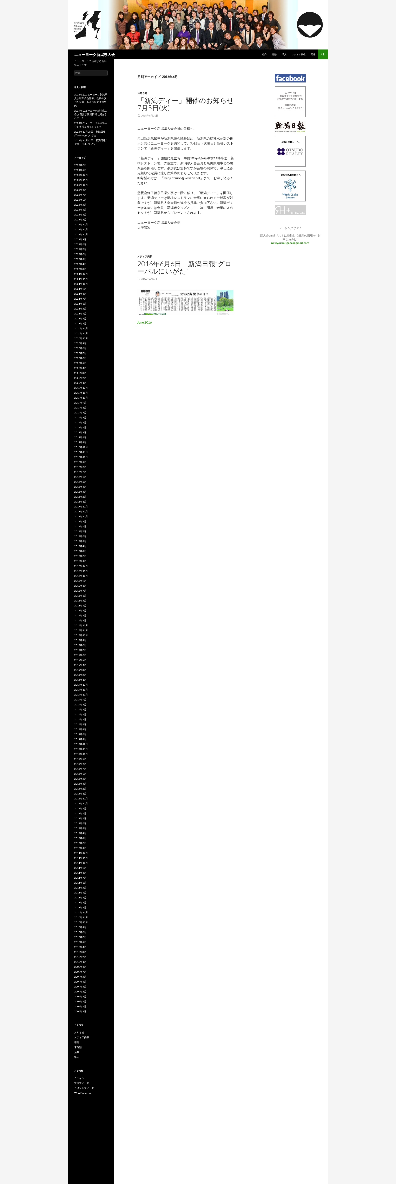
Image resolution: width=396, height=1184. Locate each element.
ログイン (79, 1078)
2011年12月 (81, 852)
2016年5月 (80, 600)
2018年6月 (80, 476)
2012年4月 (80, 833)
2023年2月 (80, 219)
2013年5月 (80, 778)
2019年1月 (80, 442)
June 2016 (144, 322)
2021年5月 (80, 308)
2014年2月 (80, 734)
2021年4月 (80, 313)
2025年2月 (80, 165)
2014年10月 (81, 694)
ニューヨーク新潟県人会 (94, 54)
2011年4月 (80, 892)
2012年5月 (80, 828)
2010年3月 (80, 951)
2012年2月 (80, 843)
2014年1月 (80, 739)
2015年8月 (80, 645)
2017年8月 (80, 526)
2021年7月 (80, 298)
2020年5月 (80, 363)
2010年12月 (81, 912)
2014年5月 (80, 719)
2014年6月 (80, 714)
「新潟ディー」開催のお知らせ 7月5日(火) (189, 104)
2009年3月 (80, 986)
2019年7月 (80, 412)
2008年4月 (80, 1006)
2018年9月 (80, 462)
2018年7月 (80, 471)
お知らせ (142, 93)
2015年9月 (80, 640)
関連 (313, 54)
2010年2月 (80, 956)
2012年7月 (80, 818)
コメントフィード (84, 1088)
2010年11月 (81, 917)
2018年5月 (80, 481)
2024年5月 (80, 170)
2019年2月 (80, 437)
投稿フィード (81, 1083)
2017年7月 (80, 531)
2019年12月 (81, 387)
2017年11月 (81, 511)
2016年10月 (81, 575)
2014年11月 (81, 689)
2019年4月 (80, 427)
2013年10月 (81, 754)
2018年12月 (81, 447)
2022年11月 (81, 229)
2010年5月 (80, 942)
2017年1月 (80, 561)
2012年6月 (80, 823)
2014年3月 (80, 729)
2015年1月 (80, 679)
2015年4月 (80, 664)
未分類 (78, 1047)
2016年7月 (80, 590)
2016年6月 (80, 595)
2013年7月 (80, 768)
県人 (284, 54)
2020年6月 (80, 358)
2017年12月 (81, 506)
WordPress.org (82, 1093)
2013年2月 (80, 788)
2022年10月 (81, 234)
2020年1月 (80, 382)
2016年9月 (80, 580)
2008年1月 (80, 1011)
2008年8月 (80, 1001)
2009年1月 (80, 996)
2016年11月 (81, 570)
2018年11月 (81, 452)
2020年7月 (80, 353)
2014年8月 (80, 704)
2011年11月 (81, 857)
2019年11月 (81, 392)
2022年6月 (80, 254)
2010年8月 (80, 932)
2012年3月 (80, 838)
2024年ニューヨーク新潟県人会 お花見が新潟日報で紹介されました (90, 114)
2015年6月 (80, 655)
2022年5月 (80, 259)
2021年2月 (80, 323)
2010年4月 (80, 947)
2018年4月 (80, 486)
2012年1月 (80, 848)
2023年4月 (80, 209)
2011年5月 (80, 887)
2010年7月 (80, 937)
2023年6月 (80, 199)
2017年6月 (80, 536)
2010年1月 (80, 961)
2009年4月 (80, 981)
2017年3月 (80, 551)
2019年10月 (81, 397)
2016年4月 (80, 605)
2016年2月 (80, 615)
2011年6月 (80, 882)
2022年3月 (80, 269)
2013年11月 (81, 749)
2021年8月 (80, 293)
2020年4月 (80, 368)
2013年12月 (81, 744)
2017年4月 (80, 546)
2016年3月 (80, 610)
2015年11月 (81, 630)
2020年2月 (80, 377)
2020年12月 (81, 328)
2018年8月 (80, 466)
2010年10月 (81, 922)
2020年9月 (80, 343)
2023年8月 (80, 189)
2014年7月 (80, 709)
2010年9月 (80, 927)
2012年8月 (80, 813)
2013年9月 (80, 758)
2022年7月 (80, 249)
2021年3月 (80, 318)
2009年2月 (80, 991)
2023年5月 (80, 204)
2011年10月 (81, 862)
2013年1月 (80, 793)
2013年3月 (80, 783)
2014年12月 (81, 684)
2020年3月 (80, 372)
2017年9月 (80, 521)
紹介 (264, 54)
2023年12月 (81, 175)
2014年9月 (80, 699)
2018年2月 (80, 496)
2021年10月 (81, 283)
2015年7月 (80, 650)
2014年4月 (80, 724)
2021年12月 (81, 273)
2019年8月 (80, 407)
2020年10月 (81, 338)
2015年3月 (80, 669)
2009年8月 (80, 966)
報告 (76, 1042)
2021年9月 (80, 288)
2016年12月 (81, 565)
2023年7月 (80, 194)
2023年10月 (81, 184)
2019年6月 (80, 417)
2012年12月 (81, 798)
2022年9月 (80, 239)
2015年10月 (81, 635)
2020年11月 (81, 333)
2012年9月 (80, 808)
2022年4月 (80, 264)
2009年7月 (80, 971)
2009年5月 (80, 976)
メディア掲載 (298, 54)
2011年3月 (80, 897)
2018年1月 (80, 501)
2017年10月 (81, 516)
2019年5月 (80, 422)
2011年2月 (80, 902)
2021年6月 (80, 303)
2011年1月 (80, 907)
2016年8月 (80, 585)
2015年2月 (80, 674)
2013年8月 (80, 763)
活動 (274, 54)
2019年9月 (80, 402)
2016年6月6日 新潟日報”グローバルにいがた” (184, 267)
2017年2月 (80, 556)
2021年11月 (81, 278)
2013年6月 (80, 773)
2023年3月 (80, 214)
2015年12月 (81, 625)
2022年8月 (80, 244)
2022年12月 (81, 224)
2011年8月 (80, 872)
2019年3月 (80, 432)
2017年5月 (80, 541)
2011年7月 (80, 877)
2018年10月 (81, 457)
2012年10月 (81, 803)
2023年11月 (81, 179)
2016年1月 (80, 620)
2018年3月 (80, 491)
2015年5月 (80, 659)
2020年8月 (80, 348)
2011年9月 (80, 867)
